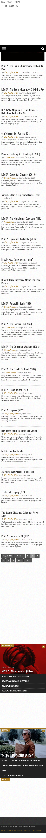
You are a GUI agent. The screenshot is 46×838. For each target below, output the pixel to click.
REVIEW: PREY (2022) (10, 686)
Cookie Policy (12, 830)
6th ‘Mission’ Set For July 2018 (16, 133)
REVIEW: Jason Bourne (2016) (15, 389)
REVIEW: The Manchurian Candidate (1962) (21, 218)
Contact (18, 2)
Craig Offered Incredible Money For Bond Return (20, 281)
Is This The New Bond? (12, 451)
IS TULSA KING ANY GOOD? (13, 775)
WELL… (5, 770)
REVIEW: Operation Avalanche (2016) (18, 238)
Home (3, 2)
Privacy (9, 2)
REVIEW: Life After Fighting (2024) (15, 676)
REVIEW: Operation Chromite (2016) (18, 174)
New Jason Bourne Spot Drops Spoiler (19, 430)
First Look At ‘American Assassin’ (17, 259)
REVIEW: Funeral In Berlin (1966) (16, 303)
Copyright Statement (23, 830)
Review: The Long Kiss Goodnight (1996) (20, 153)
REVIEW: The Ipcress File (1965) (16, 323)
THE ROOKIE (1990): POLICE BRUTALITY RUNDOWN (22, 766)
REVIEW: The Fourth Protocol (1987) (18, 369)
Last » (28, 560)
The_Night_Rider (11, 72)
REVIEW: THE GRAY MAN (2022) (14, 691)
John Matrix (9, 222)
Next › (20, 560)
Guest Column (10, 157)
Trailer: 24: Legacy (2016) (13, 492)
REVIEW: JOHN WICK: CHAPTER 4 (15, 681)
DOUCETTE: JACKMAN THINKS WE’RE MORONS (21, 761)
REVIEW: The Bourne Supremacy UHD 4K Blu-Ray (22, 67)
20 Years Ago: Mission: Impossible (17, 471)
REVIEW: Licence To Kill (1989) (15, 536)
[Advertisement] (23, 15)
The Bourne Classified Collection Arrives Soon (20, 514)
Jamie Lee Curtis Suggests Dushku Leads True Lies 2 (20, 196)
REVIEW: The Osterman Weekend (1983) (20, 346)
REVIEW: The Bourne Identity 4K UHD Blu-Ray (22, 89)
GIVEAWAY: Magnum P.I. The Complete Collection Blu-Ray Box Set (19, 111)
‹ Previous (19, 556)
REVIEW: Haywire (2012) (12, 410)
